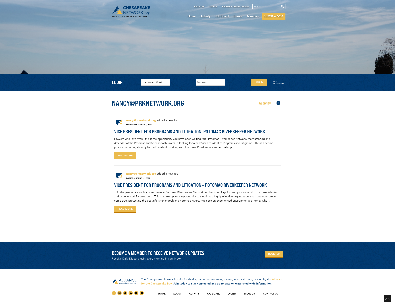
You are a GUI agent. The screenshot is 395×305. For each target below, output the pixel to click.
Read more (125, 155)
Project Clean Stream (235, 6)
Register (199, 6)
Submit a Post (273, 16)
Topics (213, 6)
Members (253, 16)
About (177, 293)
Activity (205, 16)
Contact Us (270, 293)
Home (191, 16)
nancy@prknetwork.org (141, 120)
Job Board (222, 16)
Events (238, 16)
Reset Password (278, 82)
